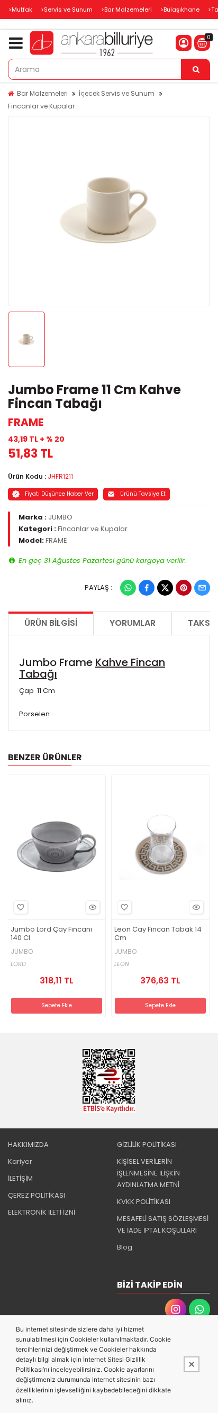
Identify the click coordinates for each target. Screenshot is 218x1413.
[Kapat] (191, 1364)
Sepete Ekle (56, 1005)
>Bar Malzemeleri (126, 9)
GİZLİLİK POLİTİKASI (147, 1144)
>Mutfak (20, 9)
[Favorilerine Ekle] (20, 907)
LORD (18, 964)
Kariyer (20, 1161)
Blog (124, 1247)
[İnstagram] (175, 1309)
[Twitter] (165, 588)
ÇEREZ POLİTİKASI (36, 1195)
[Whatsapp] (128, 588)
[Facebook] (147, 588)
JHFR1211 (60, 476)
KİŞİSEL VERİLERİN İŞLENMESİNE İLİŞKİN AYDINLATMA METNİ (148, 1173)
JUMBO (60, 517)
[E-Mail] (202, 588)
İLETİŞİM (20, 1178)
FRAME (25, 422)
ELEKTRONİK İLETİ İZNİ (41, 1212)
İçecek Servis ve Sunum (117, 93)
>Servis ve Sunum (67, 9)
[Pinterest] (184, 588)
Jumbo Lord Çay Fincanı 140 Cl (51, 934)
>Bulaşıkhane (179, 9)
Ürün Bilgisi (50, 623)
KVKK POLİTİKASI (143, 1202)
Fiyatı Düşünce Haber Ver (59, 494)
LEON (121, 964)
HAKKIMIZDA (28, 1144)
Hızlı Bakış (92, 907)
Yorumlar (133, 623)
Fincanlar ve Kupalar (41, 106)
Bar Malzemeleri (42, 93)
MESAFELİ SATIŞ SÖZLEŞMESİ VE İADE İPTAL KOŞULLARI (162, 1224)
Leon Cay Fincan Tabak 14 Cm (158, 934)
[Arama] (195, 69)
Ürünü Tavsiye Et (143, 494)
